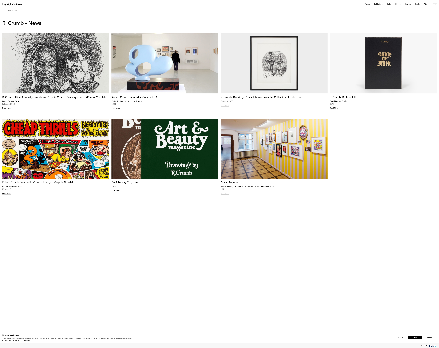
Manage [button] (400, 337)
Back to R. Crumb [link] (12, 11)
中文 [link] (435, 4)
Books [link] (417, 4)
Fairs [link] (389, 4)
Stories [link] (408, 4)
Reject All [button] (429, 337)
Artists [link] (367, 4)
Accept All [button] (415, 337)
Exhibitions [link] (378, 4)
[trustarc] (432, 346)
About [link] (426, 4)
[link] (55, 71)
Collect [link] (398, 4)
